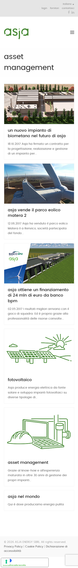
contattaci (68, 8)
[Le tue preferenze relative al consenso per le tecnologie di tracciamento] (6, 561)
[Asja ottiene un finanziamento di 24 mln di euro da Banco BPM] (39, 263)
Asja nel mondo (24, 497)
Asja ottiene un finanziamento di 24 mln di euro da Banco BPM (38, 295)
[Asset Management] (39, 431)
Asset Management (28, 463)
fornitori (54, 8)
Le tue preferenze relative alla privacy (28, 560)
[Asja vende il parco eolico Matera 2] (39, 183)
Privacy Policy (13, 546)
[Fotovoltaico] (39, 350)
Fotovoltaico (20, 380)
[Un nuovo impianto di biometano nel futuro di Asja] (39, 103)
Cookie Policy (34, 546)
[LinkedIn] (72, 12)
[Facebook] (69, 12)
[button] (72, 32)
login (44, 8)
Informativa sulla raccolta (14, 565)
